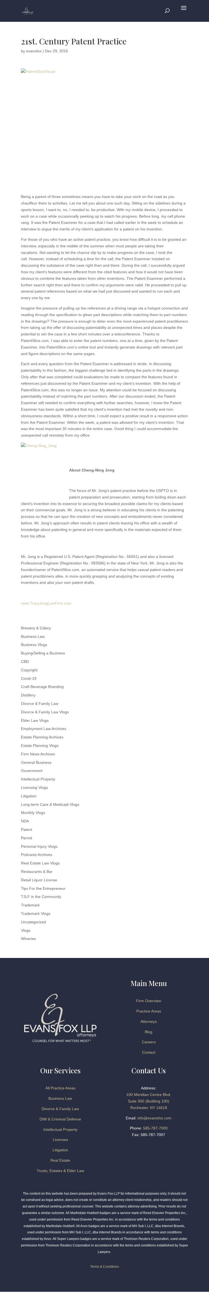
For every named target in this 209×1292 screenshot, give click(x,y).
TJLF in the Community (41, 896)
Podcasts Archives (36, 854)
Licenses (60, 1139)
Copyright (29, 670)
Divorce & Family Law (39, 703)
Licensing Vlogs (34, 787)
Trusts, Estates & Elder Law (60, 1170)
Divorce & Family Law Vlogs (45, 712)
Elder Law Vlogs (35, 720)
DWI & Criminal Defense (60, 1119)
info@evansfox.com (154, 1118)
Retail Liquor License (39, 880)
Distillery (28, 695)
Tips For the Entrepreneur (43, 888)
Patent (26, 829)
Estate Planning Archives (42, 737)
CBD (25, 661)
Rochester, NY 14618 (148, 1107)
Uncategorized (33, 922)
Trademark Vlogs (35, 913)
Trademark (30, 905)
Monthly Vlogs (33, 812)
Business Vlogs (34, 644)
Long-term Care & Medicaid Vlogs (50, 804)
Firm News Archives (38, 754)
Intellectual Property (38, 779)
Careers (149, 1042)
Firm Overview (148, 1001)
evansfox (34, 51)
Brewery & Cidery (36, 628)
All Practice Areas (60, 1088)
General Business (36, 762)
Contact (148, 1052)
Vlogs (25, 930)
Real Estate (60, 1160)
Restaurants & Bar (37, 871)
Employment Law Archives (43, 728)
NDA (25, 821)
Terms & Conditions (104, 1267)
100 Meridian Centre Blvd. (148, 1094)
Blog (148, 1032)
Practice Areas (148, 1011)
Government (31, 770)
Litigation (28, 796)
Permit (26, 838)
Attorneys (148, 1021)
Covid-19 (28, 678)
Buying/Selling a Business (43, 653)
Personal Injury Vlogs (39, 846)
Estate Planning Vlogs (40, 745)
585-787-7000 (155, 1128)
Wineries (28, 938)
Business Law (33, 636)
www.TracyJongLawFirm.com (46, 603)
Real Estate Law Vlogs (40, 863)
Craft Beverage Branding (42, 686)
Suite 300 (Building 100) (148, 1101)
